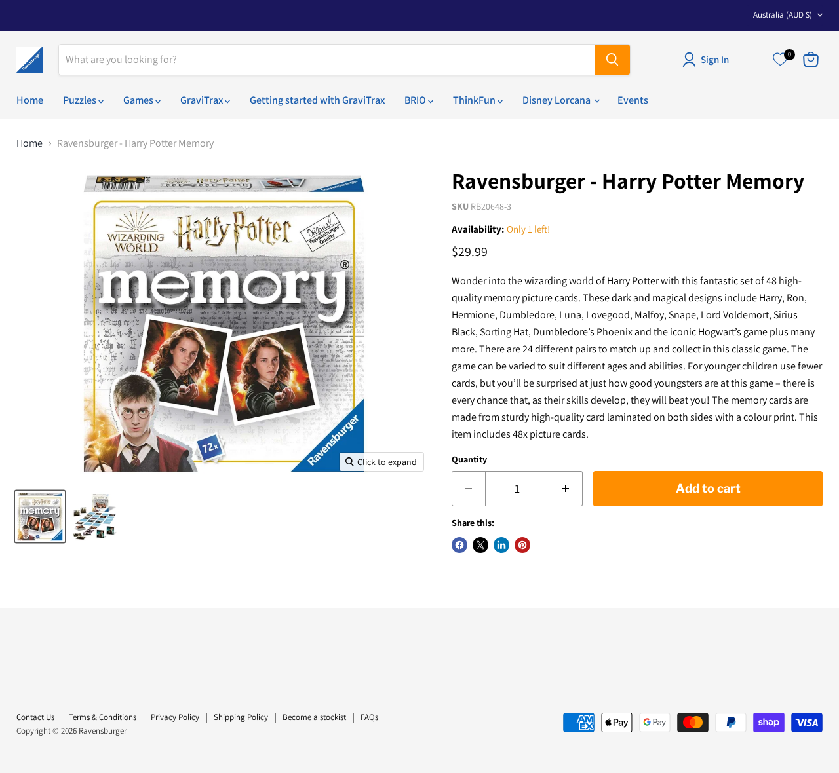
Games (139, 100)
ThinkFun (475, 100)
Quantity (469, 459)
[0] (780, 59)
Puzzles (80, 100)
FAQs (369, 717)
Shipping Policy (241, 717)
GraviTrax (202, 100)
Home (29, 100)
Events (632, 100)
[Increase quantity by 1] (566, 489)
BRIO (416, 100)
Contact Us (35, 717)
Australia (782, 14)
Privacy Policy (175, 717)
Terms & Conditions (102, 717)
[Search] (612, 60)
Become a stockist (314, 717)
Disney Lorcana (557, 100)
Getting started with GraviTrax (317, 100)
